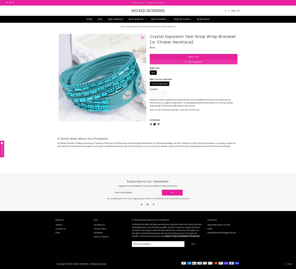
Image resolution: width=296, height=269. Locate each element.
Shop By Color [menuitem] (182, 19)
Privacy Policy (100, 228)
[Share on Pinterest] (159, 124)
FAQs (58, 232)
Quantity (154, 89)
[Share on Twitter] (155, 124)
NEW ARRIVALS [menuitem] (115, 19)
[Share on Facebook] (151, 124)
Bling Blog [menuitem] (203, 19)
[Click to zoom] (142, 37)
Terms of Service (101, 236)
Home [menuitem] (89, 19)
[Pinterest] (13, 3)
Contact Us (61, 228)
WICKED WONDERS (148, 10)
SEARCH (59, 225)
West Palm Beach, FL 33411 (218, 225)
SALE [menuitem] (100, 19)
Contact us (155, 120)
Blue (153, 73)
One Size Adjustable (160, 84)
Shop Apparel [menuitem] (159, 19)
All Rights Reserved (98, 264)
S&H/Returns (99, 225)
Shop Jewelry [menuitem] (136, 19)
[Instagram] (10, 3)
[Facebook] (7, 3)
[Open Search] (225, 11)
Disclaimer (98, 232)
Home (123, 26)
